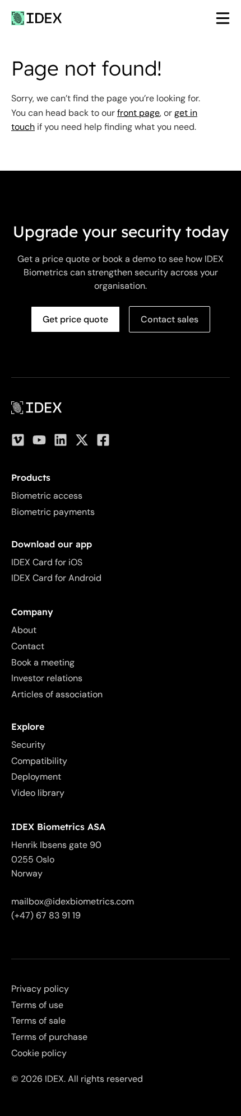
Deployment (36, 776)
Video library (37, 793)
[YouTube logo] (39, 440)
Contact (27, 646)
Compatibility (39, 761)
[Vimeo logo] (18, 440)
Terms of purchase (49, 1037)
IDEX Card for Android (56, 578)
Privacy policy (40, 989)
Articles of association (57, 694)
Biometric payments (53, 512)
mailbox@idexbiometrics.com (72, 901)
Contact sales (169, 319)
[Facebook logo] (103, 440)
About (23, 630)
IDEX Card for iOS (46, 562)
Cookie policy (39, 1053)
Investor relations (46, 678)
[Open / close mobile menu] (217, 18)
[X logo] (82, 440)
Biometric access (46, 495)
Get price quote (75, 319)
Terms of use (37, 1005)
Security (28, 745)
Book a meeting (43, 662)
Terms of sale (38, 1020)
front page (138, 113)
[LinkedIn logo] (60, 440)
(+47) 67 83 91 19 (46, 915)
